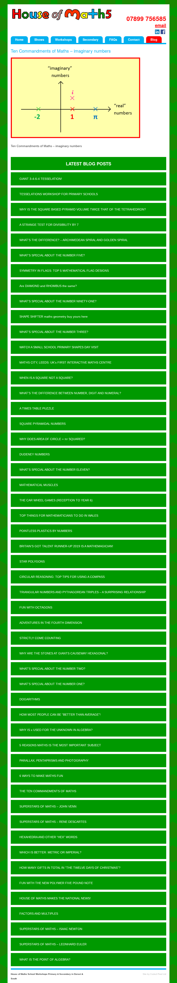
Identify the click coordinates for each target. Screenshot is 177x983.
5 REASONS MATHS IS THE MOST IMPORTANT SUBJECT (60, 745)
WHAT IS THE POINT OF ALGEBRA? (44, 959)
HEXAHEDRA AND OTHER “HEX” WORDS (48, 837)
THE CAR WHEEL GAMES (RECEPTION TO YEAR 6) (56, 500)
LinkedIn (157, 32)
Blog (153, 39)
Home (19, 39)
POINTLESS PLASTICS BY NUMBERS (45, 531)
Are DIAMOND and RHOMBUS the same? (48, 286)
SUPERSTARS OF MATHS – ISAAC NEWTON (50, 929)
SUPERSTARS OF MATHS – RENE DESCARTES (52, 821)
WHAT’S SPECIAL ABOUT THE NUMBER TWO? (52, 668)
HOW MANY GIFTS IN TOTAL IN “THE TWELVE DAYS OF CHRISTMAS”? (69, 867)
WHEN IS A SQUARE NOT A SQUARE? (46, 377)
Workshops (63, 39)
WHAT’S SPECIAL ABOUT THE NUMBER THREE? (53, 332)
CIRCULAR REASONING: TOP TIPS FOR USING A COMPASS (62, 577)
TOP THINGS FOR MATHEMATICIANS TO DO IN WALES (58, 515)
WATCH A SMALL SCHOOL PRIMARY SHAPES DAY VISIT (59, 347)
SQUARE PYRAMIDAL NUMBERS (42, 423)
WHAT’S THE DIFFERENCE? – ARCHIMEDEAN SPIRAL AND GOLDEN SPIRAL (73, 240)
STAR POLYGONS (32, 561)
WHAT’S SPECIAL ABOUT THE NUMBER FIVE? (52, 255)
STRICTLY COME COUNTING (40, 638)
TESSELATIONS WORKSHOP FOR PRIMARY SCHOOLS (58, 194)
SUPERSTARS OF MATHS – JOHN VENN (47, 806)
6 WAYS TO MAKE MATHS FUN (41, 776)
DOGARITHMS (29, 699)
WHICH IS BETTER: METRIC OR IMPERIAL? (50, 852)
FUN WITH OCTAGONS (35, 607)
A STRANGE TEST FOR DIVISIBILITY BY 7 (49, 224)
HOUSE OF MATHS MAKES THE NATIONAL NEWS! (55, 898)
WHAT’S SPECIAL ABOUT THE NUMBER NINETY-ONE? (57, 301)
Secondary (90, 39)
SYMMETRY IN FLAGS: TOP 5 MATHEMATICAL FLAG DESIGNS (64, 270)
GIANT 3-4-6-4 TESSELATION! (40, 178)
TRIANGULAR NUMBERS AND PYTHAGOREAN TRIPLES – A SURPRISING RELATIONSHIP (82, 592)
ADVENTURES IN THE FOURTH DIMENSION (50, 622)
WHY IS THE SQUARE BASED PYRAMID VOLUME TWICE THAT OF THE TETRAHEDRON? (82, 209)
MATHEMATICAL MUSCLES (38, 485)
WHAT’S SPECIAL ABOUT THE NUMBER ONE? (52, 684)
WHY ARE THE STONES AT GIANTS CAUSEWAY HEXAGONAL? (63, 653)
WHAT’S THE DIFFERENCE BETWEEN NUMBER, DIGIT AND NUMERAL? (70, 393)
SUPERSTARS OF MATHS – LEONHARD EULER (53, 944)
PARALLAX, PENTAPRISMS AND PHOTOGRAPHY (53, 760)
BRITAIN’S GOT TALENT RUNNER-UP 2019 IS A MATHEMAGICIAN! (66, 546)
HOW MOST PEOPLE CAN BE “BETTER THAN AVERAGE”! (60, 714)
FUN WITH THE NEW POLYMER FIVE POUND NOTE (56, 883)
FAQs (113, 39)
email (160, 25)
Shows (39, 39)
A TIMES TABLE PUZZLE (36, 408)
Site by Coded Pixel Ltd (154, 974)
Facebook (163, 32)
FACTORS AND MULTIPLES (38, 913)
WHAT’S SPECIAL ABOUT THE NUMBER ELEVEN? (54, 469)
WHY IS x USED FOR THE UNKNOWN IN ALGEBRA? (56, 730)
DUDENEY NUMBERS (34, 454)
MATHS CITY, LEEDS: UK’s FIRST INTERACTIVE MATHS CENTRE (65, 362)
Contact (134, 39)
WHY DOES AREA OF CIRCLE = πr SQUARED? (52, 439)
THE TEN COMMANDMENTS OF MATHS (47, 791)
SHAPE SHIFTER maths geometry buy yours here (53, 316)
